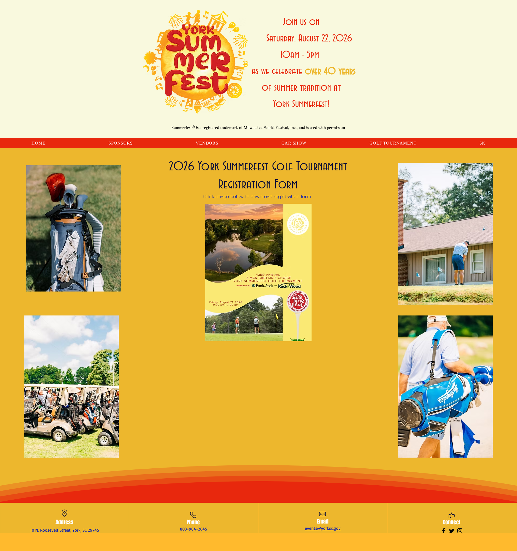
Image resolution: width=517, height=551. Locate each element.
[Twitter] (451, 530)
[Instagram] (459, 530)
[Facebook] (443, 530)
